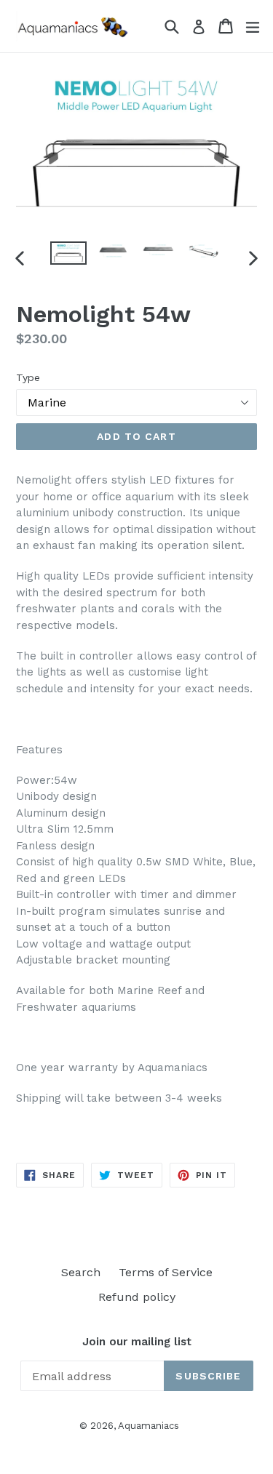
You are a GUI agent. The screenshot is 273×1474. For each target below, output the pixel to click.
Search (80, 1272)
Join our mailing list (136, 1341)
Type (28, 377)
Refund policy (136, 1297)
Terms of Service (166, 1272)
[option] (68, 253)
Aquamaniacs (148, 1425)
